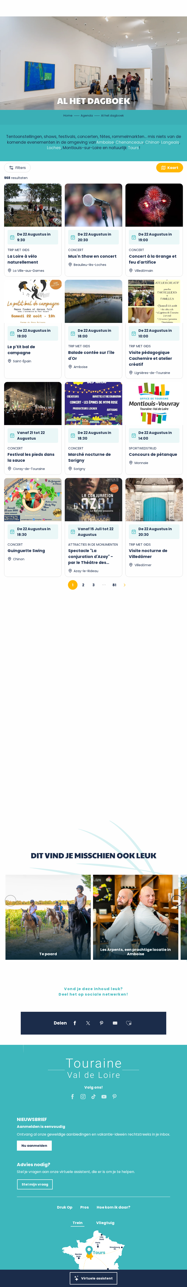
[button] (10, 901)
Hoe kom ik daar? (113, 1207)
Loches (54, 147)
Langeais (170, 142)
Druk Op (64, 1207)
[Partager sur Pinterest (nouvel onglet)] (101, 1024)
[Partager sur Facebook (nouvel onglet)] (75, 1024)
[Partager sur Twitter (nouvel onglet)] (88, 1024)
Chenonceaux (129, 142)
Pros (84, 1207)
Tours (133, 147)
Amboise (105, 142)
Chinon (152, 142)
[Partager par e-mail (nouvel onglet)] (115, 1024)
